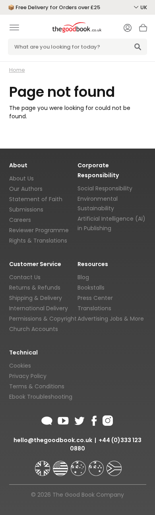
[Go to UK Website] (43, 465)
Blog (83, 277)
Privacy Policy (27, 376)
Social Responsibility (105, 188)
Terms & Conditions (36, 386)
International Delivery (38, 308)
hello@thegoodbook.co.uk (53, 440)
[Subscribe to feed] (47, 419)
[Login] (128, 28)
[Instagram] (107, 419)
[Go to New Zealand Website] (97, 465)
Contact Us (25, 277)
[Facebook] (94, 419)
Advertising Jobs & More (111, 319)
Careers (20, 220)
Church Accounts (33, 329)
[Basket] (143, 30)
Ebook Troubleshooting (40, 397)
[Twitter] (78, 419)
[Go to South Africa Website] (114, 465)
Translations (94, 308)
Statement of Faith (35, 199)
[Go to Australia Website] (79, 465)
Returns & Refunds (34, 288)
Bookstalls (91, 288)
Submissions (26, 209)
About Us (21, 178)
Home (17, 70)
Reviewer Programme (39, 230)
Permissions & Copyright (43, 319)
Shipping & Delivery (35, 298)
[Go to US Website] (61, 465)
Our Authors (26, 189)
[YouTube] (63, 419)
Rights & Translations (38, 241)
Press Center (95, 298)
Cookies (20, 366)
